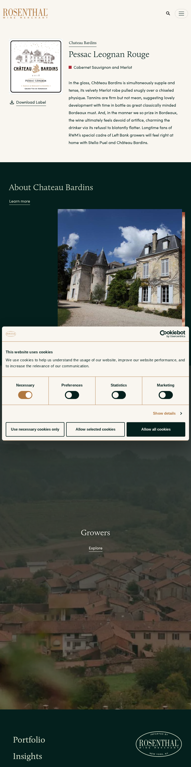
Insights (27, 757)
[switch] (72, 395)
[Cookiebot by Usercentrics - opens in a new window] (163, 334)
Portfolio (29, 741)
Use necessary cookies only (35, 429)
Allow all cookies (156, 429)
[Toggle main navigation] (181, 13)
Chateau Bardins (82, 42)
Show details (164, 413)
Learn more (19, 201)
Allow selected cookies (95, 429)
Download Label (31, 102)
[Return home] (25, 13)
